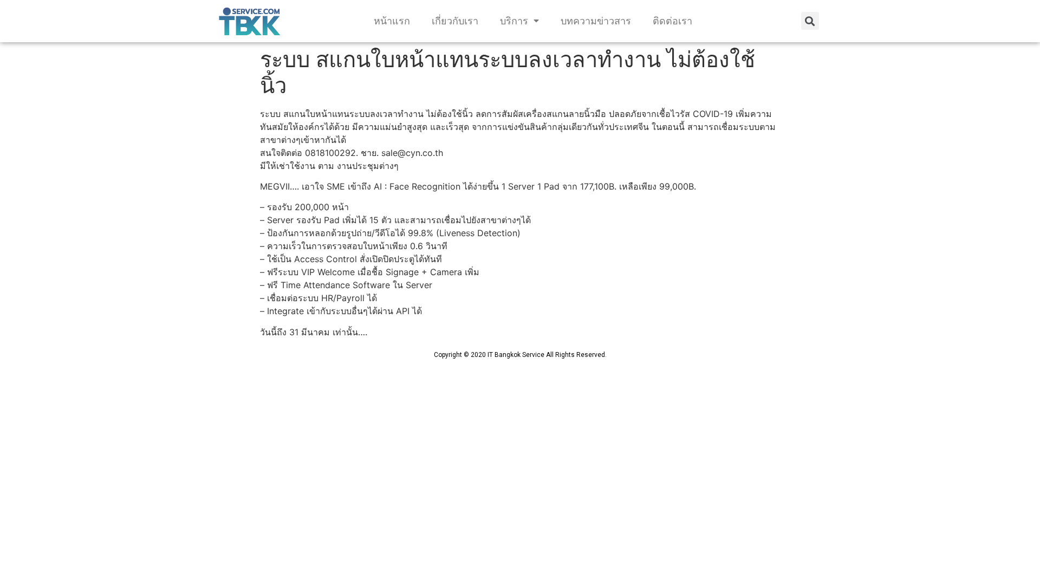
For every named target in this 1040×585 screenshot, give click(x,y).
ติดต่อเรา (672, 21)
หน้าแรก (392, 21)
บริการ (514, 21)
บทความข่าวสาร (596, 21)
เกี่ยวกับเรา (455, 21)
